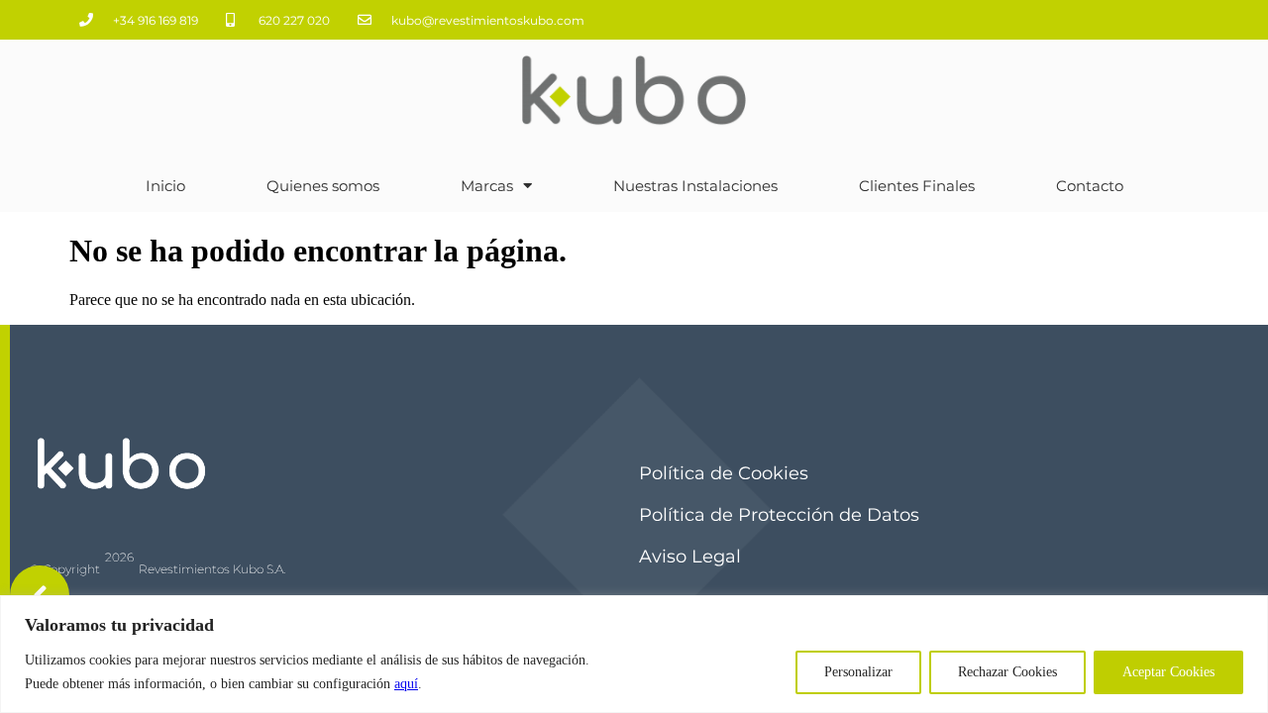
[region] (634, 654)
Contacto (1089, 185)
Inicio (165, 185)
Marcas (487, 185)
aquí (406, 683)
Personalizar (858, 671)
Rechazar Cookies (1007, 671)
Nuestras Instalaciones (695, 185)
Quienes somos (322, 185)
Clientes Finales (917, 185)
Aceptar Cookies (1168, 671)
